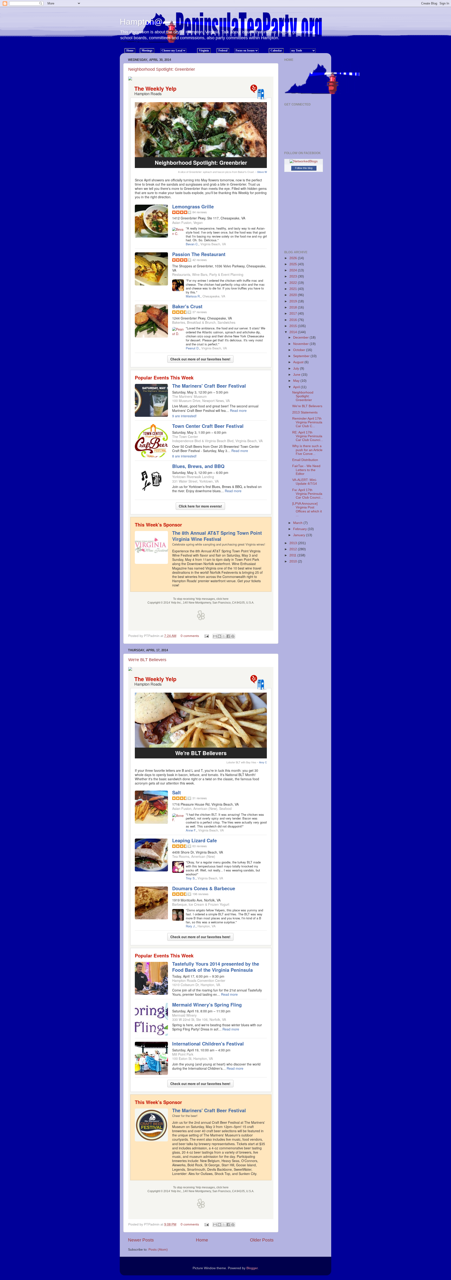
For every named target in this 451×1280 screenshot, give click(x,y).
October (299, 350)
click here (222, 599)
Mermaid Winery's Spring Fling (207, 1004)
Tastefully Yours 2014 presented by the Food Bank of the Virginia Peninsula (215, 966)
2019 (293, 301)
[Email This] (215, 636)
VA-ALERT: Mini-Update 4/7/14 (304, 481)
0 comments (190, 636)
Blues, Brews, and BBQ (198, 466)
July (296, 368)
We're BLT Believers (147, 659)
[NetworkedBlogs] (304, 161)
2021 (293, 289)
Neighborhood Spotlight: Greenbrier (161, 69)
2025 (293, 264)
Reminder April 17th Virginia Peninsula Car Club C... (307, 422)
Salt (176, 792)
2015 (293, 326)
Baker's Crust (187, 306)
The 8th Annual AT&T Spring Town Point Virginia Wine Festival (217, 535)
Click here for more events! (200, 506)
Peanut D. (192, 348)
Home (202, 1239)
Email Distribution (305, 460)
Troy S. (191, 878)
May (296, 380)
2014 (293, 332)
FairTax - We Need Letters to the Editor (306, 469)
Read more (238, 410)
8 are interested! (184, 456)
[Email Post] (206, 636)
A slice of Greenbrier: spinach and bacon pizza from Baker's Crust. (216, 172)
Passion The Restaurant (199, 254)
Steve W (262, 172)
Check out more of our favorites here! (200, 359)
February (300, 529)
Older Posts (262, 1239)
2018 (293, 307)
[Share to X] (224, 636)
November (301, 344)
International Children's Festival (208, 1043)
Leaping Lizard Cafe (194, 840)
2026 (293, 258)
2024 (293, 270)
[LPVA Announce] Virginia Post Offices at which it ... (307, 509)
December (301, 337)
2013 (293, 543)
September (302, 356)
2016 (293, 320)
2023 (293, 276)
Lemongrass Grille (193, 206)
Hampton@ (141, 22)
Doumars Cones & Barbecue (203, 888)
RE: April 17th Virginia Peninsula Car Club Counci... (307, 436)
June (297, 374)
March (298, 523)
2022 (293, 283)
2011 (293, 555)
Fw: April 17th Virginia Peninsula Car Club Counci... (307, 493)
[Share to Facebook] (228, 636)
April (297, 387)
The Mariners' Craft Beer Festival (209, 385)
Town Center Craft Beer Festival (208, 425)
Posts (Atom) (158, 1249)
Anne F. (191, 830)
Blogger (252, 1268)
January (299, 535)
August (298, 362)
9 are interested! (184, 416)
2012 (293, 549)
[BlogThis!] (219, 636)
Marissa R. (193, 296)
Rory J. (191, 926)
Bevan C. (192, 244)
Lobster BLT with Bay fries (241, 762)
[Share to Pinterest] (232, 636)
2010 (293, 561)
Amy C (263, 762)
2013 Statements (305, 412)
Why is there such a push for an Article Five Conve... (307, 449)
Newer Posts (141, 1239)
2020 (293, 295)
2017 (293, 313)
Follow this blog (303, 168)
